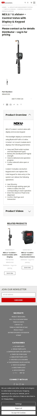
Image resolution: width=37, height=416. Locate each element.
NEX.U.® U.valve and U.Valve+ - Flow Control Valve (27, 255)
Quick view (9, 273)
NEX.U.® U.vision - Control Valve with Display (9, 255)
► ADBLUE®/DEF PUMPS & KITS (18, 357)
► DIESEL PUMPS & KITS (18, 367)
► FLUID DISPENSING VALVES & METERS (18, 362)
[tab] (18, 115)
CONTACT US (18, 325)
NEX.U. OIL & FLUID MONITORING (18, 319)
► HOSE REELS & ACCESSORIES (18, 359)
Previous (2, 242)
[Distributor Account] (28, 2)
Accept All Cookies (19, 413)
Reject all (18, 408)
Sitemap (18, 335)
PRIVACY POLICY (18, 330)
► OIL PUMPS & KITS (18, 346)
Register (26, 332)
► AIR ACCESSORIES (18, 370)
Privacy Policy (8, 399)
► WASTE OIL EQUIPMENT (18, 365)
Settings (18, 404)
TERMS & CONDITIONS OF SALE (19, 327)
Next (34, 242)
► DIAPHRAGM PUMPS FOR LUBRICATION (18, 352)
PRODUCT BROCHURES (18, 317)
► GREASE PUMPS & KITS (18, 349)
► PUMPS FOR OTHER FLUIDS (18, 354)
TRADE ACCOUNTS (18, 322)
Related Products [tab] (17, 223)
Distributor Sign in (14, 332)
